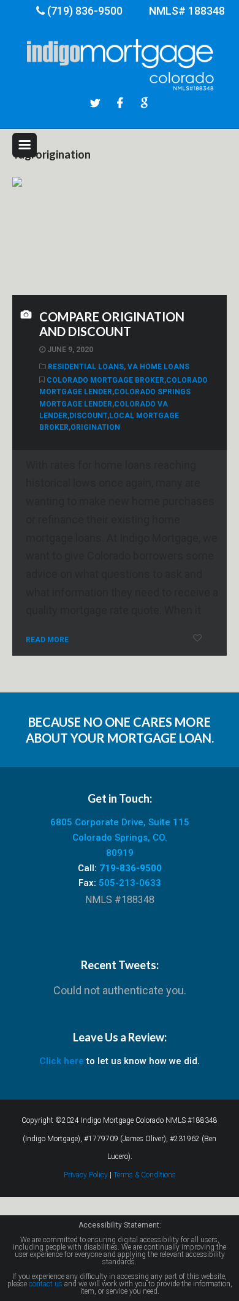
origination (95, 427)
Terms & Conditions (144, 1175)
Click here (61, 1061)
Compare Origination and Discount (111, 324)
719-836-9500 (130, 868)
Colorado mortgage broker (105, 380)
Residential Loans (86, 366)
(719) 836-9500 (85, 10)
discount (88, 415)
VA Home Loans (158, 366)
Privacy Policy (86, 1175)
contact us (46, 1284)
